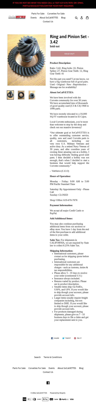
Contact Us (48, 21)
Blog (63, 17)
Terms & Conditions (53, 357)
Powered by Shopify (57, 393)
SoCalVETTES (41, 393)
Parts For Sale (38, 13)
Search (37, 357)
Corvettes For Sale (55, 13)
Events (34, 17)
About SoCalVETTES (49, 17)
